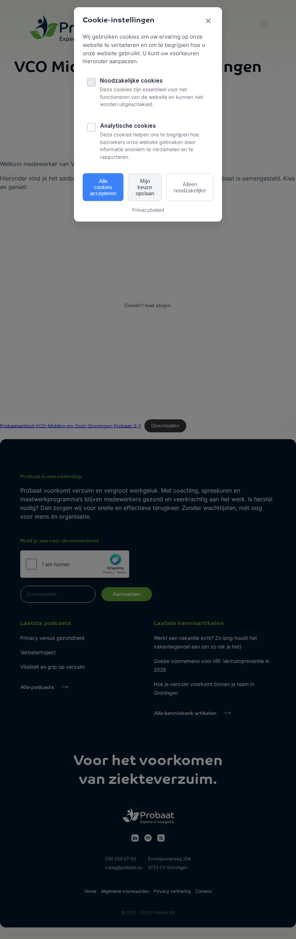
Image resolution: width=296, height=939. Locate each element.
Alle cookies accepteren (103, 187)
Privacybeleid (148, 210)
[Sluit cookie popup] (208, 21)
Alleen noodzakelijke (190, 187)
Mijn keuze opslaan (145, 187)
